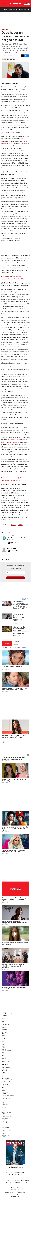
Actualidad (5, 1104)
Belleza (4, 1049)
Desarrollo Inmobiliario (8, 1079)
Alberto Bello (11, 536)
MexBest (4, 1126)
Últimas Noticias (8, 9)
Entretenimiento (6, 1067)
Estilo (3, 1066)
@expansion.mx (15, 1174)
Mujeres (4, 1023)
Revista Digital (27, 3)
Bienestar (4, 1133)
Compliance (15, 1190)
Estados (4, 1035)
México (4, 1030)
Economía (26, 9)
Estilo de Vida (6, 1135)
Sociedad (4, 1038)
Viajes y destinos (7, 1130)
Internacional (5, 1017)
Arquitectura (5, 1083)
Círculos (4, 1046)
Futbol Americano (7, 1116)
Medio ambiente (6, 1089)
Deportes (4, 1069)
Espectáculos (5, 1043)
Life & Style (5, 1064)
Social (3, 1090)
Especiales (5, 1109)
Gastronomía (5, 1127)
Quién (3, 1041)
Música (4, 1072)
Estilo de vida (5, 1061)
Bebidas (4, 1129)
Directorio (15, 1197)
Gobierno (4, 1029)
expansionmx (13, 1174)
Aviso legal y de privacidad (15, 1192)
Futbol (3, 1113)
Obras (3, 1020)
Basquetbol (5, 1118)
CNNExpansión (11, 548)
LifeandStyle (5, 1024)
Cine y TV (4, 1070)
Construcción (5, 1078)
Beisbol (4, 1115)
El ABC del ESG (6, 1098)
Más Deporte (5, 1119)
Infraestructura (6, 1081)
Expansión (4, 1011)
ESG (3, 1021)
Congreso (4, 1032)
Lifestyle (4, 1121)
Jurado (3, 1136)
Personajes (5, 1132)
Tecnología (5, 1018)
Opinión (4, 1037)
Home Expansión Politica (9, 1013)
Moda (3, 1047)
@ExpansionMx (14, 550)
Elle (3, 1055)
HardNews (13, 524)
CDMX (3, 1033)
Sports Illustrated (6, 1112)
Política (21, 9)
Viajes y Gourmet (6, 1050)
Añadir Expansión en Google (9, 59)
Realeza (4, 1044)
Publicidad (15, 1187)
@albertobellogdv (14, 83)
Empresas (15, 9)
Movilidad (4, 1093)
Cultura (4, 1052)
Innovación (5, 1096)
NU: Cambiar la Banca (15, 1167)
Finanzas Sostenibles (8, 1095)
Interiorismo (5, 1084)
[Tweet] (22, 55)
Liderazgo (4, 1106)
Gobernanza (5, 1092)
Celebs (4, 1060)
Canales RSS (15, 1194)
